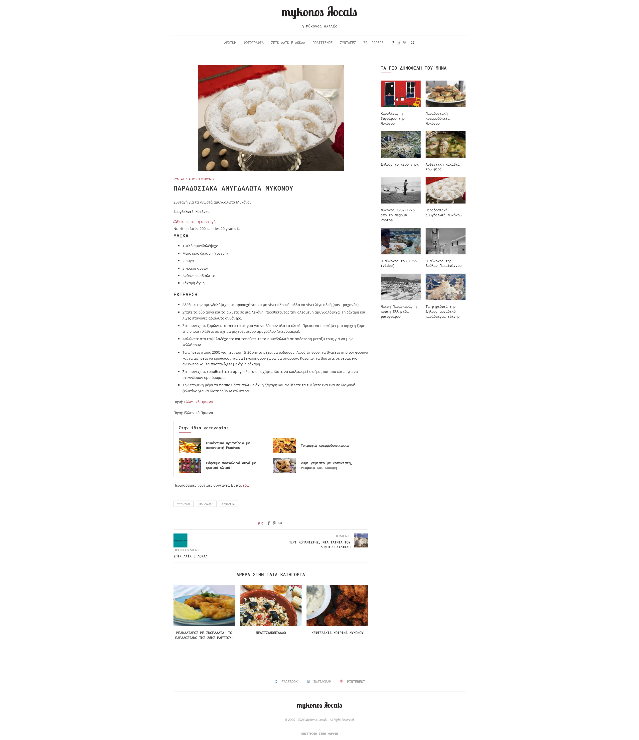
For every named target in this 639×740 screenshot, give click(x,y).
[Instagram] (398, 42)
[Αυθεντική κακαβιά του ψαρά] (446, 144)
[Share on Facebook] (269, 523)
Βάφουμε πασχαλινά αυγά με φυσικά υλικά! (231, 465)
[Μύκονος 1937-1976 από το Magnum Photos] (401, 190)
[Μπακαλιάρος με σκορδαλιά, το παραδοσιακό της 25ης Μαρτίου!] (204, 605)
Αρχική (230, 42)
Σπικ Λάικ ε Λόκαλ (288, 42)
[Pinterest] (404, 42)
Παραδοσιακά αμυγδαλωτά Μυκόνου (444, 212)
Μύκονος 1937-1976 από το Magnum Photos (398, 215)
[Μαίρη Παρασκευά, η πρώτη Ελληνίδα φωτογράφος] (401, 287)
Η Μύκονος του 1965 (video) (399, 263)
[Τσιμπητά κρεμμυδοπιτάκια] (284, 445)
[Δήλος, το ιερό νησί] (401, 144)
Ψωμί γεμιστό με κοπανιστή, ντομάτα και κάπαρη (327, 465)
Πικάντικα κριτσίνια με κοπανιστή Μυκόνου (228, 445)
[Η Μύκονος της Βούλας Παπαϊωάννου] (446, 241)
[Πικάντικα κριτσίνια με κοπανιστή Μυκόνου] (190, 445)
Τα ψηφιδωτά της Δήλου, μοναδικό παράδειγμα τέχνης (443, 311)
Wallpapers (373, 42)
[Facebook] (392, 42)
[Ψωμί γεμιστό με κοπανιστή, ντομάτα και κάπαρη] (284, 465)
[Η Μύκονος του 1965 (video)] (401, 241)
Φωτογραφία (254, 42)
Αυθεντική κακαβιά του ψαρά (443, 167)
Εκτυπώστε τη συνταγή (196, 221)
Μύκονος (183, 504)
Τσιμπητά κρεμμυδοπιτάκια (325, 445)
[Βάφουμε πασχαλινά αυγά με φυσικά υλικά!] (190, 465)
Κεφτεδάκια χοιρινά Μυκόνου (337, 632)
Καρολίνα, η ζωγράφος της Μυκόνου (393, 118)
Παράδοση (206, 504)
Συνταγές (348, 42)
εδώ (246, 485)
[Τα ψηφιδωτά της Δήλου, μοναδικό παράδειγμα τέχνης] (446, 287)
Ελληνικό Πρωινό (198, 402)
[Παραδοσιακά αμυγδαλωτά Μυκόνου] (446, 190)
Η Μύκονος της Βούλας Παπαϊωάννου (444, 263)
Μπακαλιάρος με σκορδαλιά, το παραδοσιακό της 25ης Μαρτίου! (204, 635)
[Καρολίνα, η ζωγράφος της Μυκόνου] (401, 94)
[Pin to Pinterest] (274, 523)
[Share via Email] (280, 523)
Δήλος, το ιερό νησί (400, 164)
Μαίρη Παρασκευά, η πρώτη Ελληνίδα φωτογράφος (399, 311)
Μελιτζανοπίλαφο (271, 632)
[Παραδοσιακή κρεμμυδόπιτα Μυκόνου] (446, 94)
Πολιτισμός (322, 42)
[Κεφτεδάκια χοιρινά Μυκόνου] (337, 605)
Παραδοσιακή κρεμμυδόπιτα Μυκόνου (438, 118)
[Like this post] (262, 523)
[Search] (412, 42)
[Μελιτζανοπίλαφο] (271, 605)
